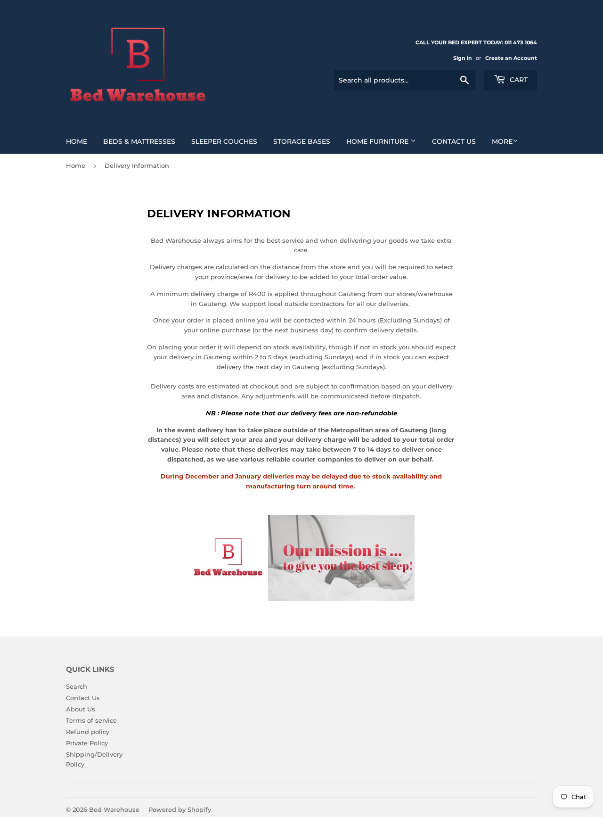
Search (76, 686)
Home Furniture (378, 141)
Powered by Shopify (179, 809)
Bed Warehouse (114, 809)
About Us (80, 709)
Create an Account (511, 58)
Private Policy (87, 743)
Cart (518, 79)
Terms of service (91, 720)
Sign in (462, 58)
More (502, 141)
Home (76, 141)
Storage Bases (301, 141)
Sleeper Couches (224, 141)
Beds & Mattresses (139, 141)
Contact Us (454, 141)
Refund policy (87, 731)
